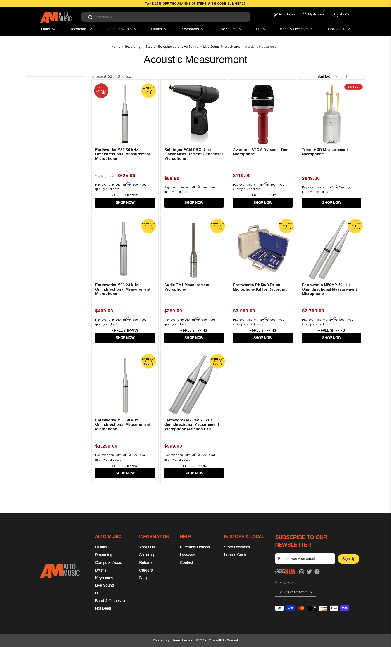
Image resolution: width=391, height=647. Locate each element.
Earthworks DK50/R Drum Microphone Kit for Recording (260, 287)
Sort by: (323, 76)
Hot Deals (103, 608)
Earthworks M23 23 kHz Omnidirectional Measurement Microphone (122, 289)
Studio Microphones (160, 46)
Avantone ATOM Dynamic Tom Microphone (260, 152)
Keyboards (104, 578)
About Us (147, 547)
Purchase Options (195, 547)
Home (115, 46)
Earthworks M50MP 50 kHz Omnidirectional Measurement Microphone (329, 289)
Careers (146, 570)
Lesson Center (236, 555)
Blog (143, 578)
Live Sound (189, 46)
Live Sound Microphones (221, 46)
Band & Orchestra (110, 600)
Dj (97, 593)
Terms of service (182, 640)
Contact (186, 562)
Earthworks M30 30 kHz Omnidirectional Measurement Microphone (122, 154)
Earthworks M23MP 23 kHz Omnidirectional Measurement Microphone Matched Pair (191, 424)
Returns (145, 562)
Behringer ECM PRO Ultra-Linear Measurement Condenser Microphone (193, 154)
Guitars (101, 547)
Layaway (187, 555)
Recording (133, 46)
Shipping (146, 555)
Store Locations (237, 547)
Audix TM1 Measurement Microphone (187, 287)
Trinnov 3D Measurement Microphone (325, 152)
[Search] (90, 17)
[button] (342, 14)
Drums (100, 570)
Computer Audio (108, 562)
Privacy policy (161, 640)
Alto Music (209, 640)
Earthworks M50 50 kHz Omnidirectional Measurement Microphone (122, 424)
